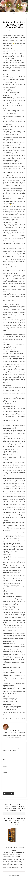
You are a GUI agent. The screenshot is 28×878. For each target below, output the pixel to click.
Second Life (20, 20)
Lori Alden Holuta (8, 718)
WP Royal (17, 875)
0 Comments (17, 30)
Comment (5, 772)
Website (5, 766)
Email (4, 759)
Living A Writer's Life (10, 20)
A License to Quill (14, 4)
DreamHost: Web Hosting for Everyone (14, 852)
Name (4, 753)
